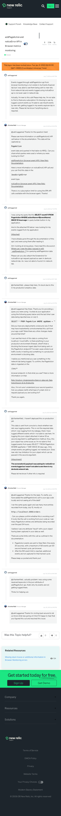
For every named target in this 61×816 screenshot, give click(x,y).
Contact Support (46, 24)
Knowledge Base (30, 24)
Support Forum (14, 24)
